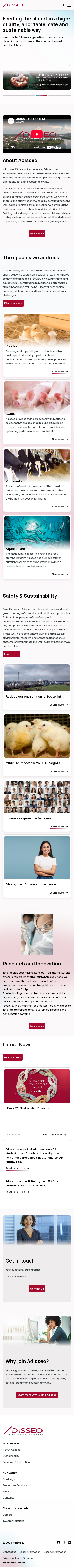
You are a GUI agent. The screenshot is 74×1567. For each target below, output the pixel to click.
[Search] (64, 5)
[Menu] (69, 5)
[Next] (60, 95)
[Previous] (19, 95)
